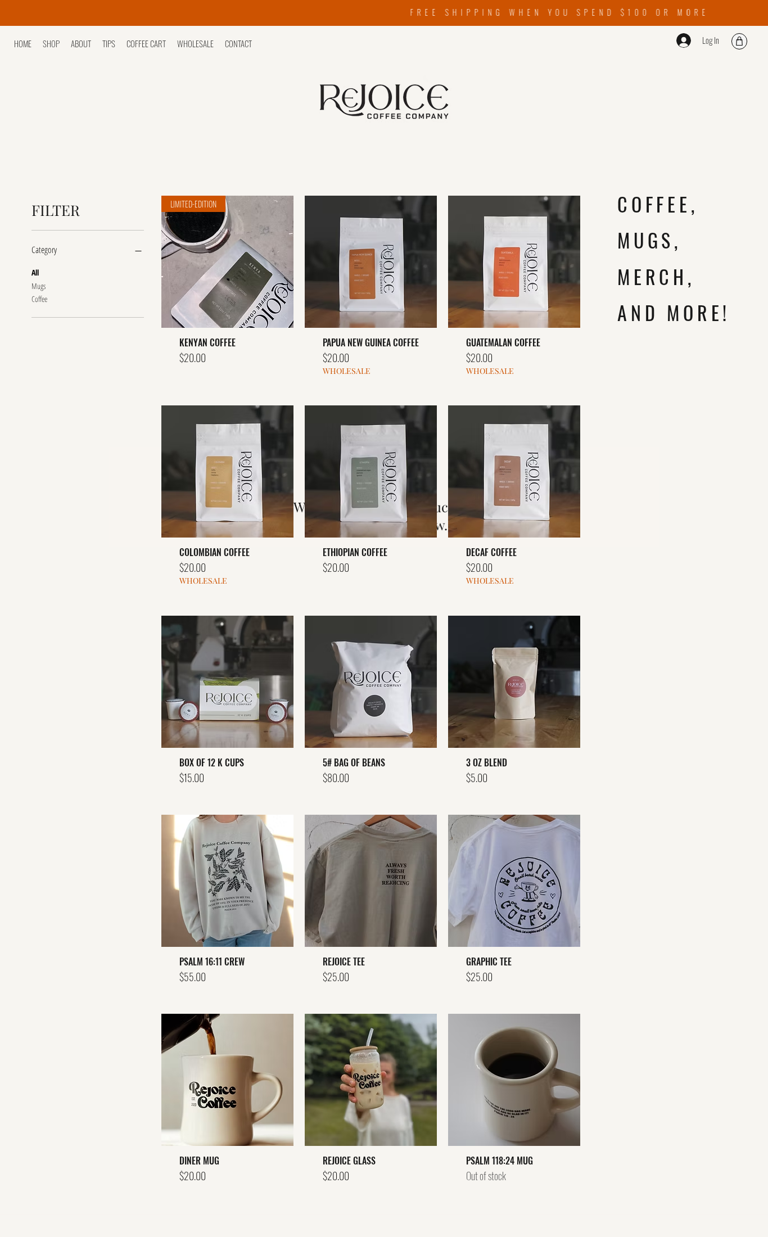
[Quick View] (371, 262)
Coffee (39, 299)
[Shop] (739, 41)
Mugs (38, 286)
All (35, 272)
